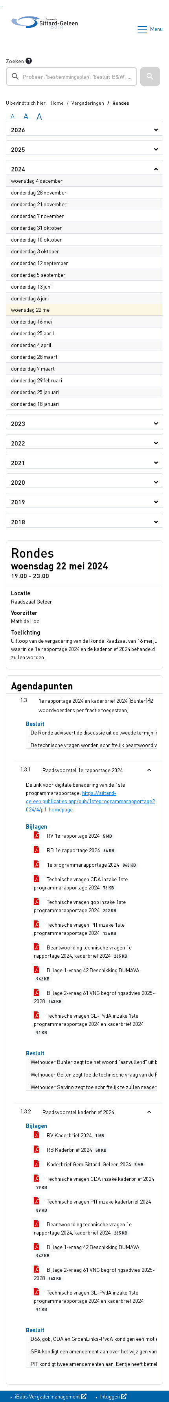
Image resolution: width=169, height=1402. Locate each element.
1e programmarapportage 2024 (91, 864)
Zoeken (15, 60)
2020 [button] (18, 482)
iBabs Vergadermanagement (47, 1396)
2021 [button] (18, 462)
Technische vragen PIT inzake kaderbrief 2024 (93, 1205)
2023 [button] (18, 423)
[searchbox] (71, 76)
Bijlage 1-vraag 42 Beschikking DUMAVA (88, 973)
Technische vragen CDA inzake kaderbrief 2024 (95, 1182)
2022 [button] (18, 443)
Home (57, 103)
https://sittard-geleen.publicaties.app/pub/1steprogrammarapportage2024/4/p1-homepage (90, 801)
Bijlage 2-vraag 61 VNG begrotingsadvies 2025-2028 (94, 996)
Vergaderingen (88, 103)
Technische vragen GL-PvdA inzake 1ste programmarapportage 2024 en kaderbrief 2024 (88, 1023)
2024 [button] (18, 169)
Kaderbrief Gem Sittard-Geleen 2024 (94, 1163)
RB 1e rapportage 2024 (80, 849)
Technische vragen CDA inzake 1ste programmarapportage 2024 (81, 883)
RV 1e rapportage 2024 (79, 835)
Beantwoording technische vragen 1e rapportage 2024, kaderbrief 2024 (83, 951)
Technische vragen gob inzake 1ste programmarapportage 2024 (80, 905)
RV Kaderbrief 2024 (75, 1134)
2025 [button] (18, 149)
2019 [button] (18, 502)
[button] (150, 76)
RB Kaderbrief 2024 (76, 1149)
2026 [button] (18, 129)
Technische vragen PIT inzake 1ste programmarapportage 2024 (79, 928)
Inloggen (110, 1396)
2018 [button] (18, 522)
